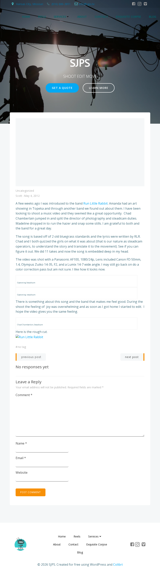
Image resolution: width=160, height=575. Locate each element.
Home (26, 16)
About (82, 16)
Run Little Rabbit (95, 203)
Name (21, 443)
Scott (19, 196)
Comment (24, 395)
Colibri (118, 564)
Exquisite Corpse (128, 16)
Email (21, 458)
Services (60, 16)
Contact (101, 16)
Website (22, 472)
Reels (42, 16)
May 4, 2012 (32, 196)
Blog (152, 16)
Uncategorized (25, 191)
